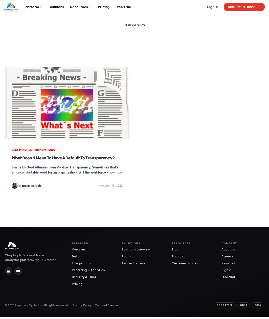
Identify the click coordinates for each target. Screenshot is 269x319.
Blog (175, 250)
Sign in (212, 7)
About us (228, 250)
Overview (79, 250)
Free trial (228, 277)
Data (76, 256)
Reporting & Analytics (88, 270)
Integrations (81, 263)
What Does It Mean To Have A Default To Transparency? (63, 157)
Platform (32, 7)
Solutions (56, 7)
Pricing (103, 7)
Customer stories (185, 263)
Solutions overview (136, 250)
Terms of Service (106, 305)
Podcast (178, 256)
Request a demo (134, 263)
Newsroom (229, 263)
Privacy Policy (82, 305)
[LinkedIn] (8, 271)
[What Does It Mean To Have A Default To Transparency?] (67, 103)
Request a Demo (241, 7)
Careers (227, 256)
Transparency (44, 149)
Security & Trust (84, 277)
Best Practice (22, 149)
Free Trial (123, 7)
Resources (79, 7)
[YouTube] (18, 271)
